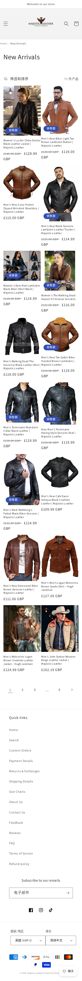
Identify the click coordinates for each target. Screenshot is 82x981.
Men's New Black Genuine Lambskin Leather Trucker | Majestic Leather (58, 229)
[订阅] (68, 893)
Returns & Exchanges (24, 771)
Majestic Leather (35, 973)
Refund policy (19, 864)
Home (13, 730)
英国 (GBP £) (23, 940)
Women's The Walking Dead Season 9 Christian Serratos (58, 297)
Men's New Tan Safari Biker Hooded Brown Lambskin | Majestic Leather (58, 361)
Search (14, 740)
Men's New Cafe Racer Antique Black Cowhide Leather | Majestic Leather (57, 499)
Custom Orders (20, 750)
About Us (16, 802)
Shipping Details (21, 781)
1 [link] (10, 690)
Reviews (15, 833)
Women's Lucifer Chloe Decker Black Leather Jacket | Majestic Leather (22, 144)
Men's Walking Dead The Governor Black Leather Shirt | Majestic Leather (22, 364)
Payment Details (21, 761)
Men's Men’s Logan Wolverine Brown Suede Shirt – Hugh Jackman (59, 586)
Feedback (16, 823)
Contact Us (17, 812)
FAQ (12, 843)
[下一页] (72, 690)
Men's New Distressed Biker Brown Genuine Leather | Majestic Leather (20, 589)
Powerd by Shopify (53, 973)
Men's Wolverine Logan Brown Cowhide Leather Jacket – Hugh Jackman (18, 660)
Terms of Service (21, 853)
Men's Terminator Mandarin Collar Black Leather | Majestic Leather (20, 431)
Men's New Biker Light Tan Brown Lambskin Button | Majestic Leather (57, 142)
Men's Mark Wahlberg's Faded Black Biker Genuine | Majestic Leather (20, 513)
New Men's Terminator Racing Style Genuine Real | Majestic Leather (58, 433)
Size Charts (17, 792)
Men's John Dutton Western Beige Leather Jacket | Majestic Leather (58, 660)
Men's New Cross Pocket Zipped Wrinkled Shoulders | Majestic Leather (21, 208)
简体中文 (56, 940)
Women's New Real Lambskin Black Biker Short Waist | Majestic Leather (21, 289)
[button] (6, 24)
